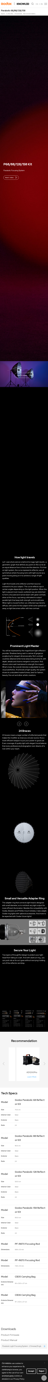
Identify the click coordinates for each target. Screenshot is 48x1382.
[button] (19, 724)
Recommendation (29, 14)
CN (37, 4)
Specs (3, 14)
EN (42, 4)
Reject (41, 1371)
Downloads (18, 14)
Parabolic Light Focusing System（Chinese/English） (23, 1346)
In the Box (9, 14)
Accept (31, 1371)
